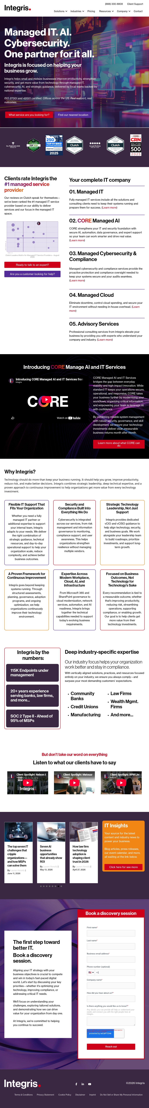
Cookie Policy (64, 1094)
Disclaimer (80, 1094)
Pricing (91, 11)
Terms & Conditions (23, 1094)
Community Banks (82, 696)
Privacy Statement (45, 1094)
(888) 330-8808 (114, 3)
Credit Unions (84, 706)
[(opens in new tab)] (32, 236)
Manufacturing (86, 714)
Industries (76, 11)
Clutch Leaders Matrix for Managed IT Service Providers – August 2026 (32, 256)
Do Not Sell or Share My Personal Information (121, 1094)
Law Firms (121, 693)
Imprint (92, 1094)
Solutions (59, 11)
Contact (138, 11)
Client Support (135, 3)
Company (122, 11)
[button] (66, 11)
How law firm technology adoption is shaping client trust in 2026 (81, 854)
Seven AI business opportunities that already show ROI (51, 854)
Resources (105, 11)
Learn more (109, 207)
